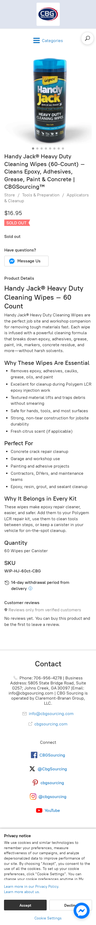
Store (9, 194)
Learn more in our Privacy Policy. (31, 886)
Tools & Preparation (40, 194)
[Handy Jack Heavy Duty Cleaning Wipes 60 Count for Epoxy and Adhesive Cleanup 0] (48, 101)
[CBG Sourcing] (48, 14)
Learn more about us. (22, 892)
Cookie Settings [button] (48, 918)
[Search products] (87, 38)
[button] (26, 261)
